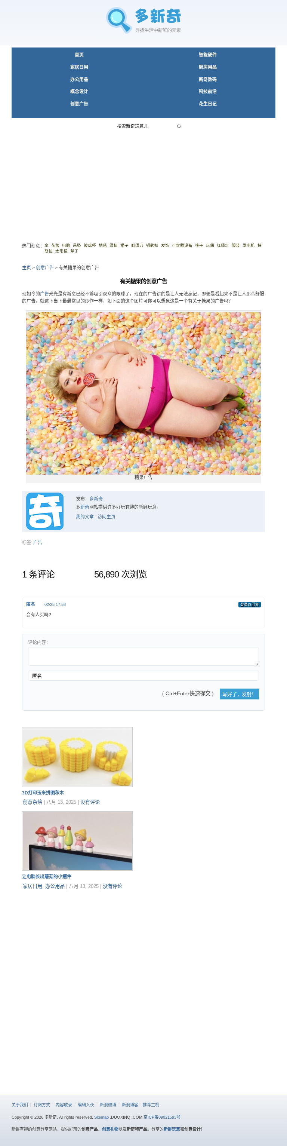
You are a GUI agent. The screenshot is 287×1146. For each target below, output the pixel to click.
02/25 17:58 (55, 604)
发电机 (249, 245)
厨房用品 (208, 67)
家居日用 (79, 67)
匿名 (30, 604)
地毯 (103, 245)
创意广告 (79, 104)
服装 (236, 245)
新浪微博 (108, 1105)
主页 (26, 267)
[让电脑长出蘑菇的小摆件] (77, 869)
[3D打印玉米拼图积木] (77, 785)
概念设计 (79, 91)
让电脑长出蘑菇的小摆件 (46, 876)
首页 (79, 55)
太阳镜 (61, 251)
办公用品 (79, 79)
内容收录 (64, 1105)
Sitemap (101, 1117)
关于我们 (20, 1105)
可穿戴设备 (182, 245)
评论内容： (39, 642)
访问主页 (106, 517)
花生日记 (208, 104)
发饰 (165, 245)
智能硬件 (208, 55)
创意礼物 (110, 1129)
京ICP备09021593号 (162, 1117)
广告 (44, 294)
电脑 (66, 245)
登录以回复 (249, 605)
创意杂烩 (32, 802)
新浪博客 (130, 1105)
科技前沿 (208, 91)
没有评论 (90, 802)
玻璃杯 (90, 245)
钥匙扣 (152, 245)
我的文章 (85, 517)
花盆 (55, 245)
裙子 (124, 245)
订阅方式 (42, 1105)
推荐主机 (151, 1105)
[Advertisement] (143, 182)
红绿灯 (223, 245)
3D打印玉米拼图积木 (43, 793)
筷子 (199, 245)
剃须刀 (137, 245)
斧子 (74, 251)
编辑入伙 (86, 1105)
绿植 (113, 245)
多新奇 (96, 499)
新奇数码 (208, 79)
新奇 (84, 507)
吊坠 (77, 245)
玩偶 (210, 245)
